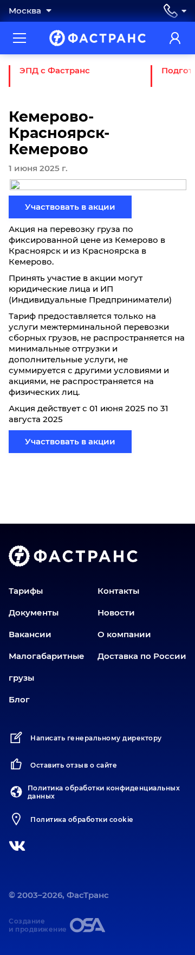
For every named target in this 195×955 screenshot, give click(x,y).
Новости (116, 612)
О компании (124, 634)
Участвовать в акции (70, 207)
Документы (33, 612)
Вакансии (30, 634)
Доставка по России (142, 656)
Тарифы (26, 591)
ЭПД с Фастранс (55, 70)
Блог (19, 699)
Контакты (118, 591)
